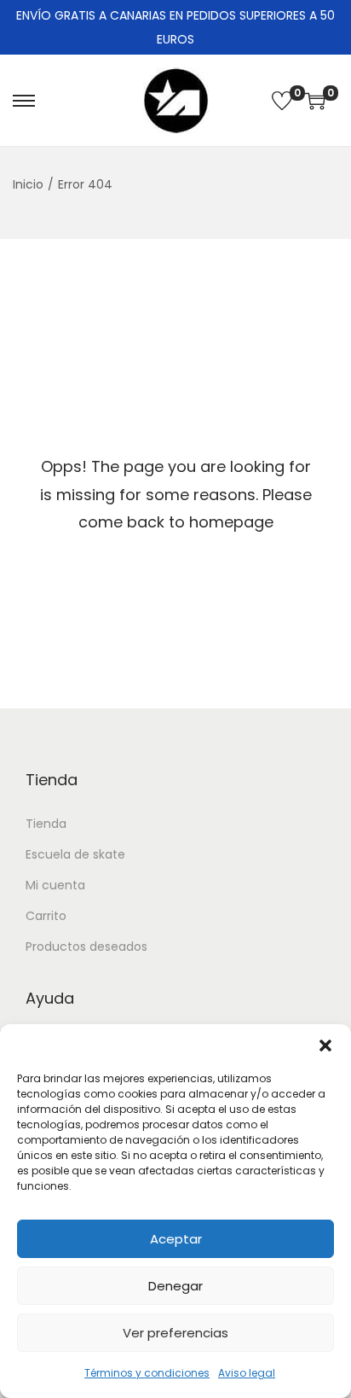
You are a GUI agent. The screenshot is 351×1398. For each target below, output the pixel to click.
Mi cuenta (55, 885)
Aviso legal (246, 1373)
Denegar (175, 1286)
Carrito (46, 915)
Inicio (28, 184)
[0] (282, 100)
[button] (325, 1045)
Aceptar (176, 1239)
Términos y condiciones (147, 1373)
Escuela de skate (75, 854)
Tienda (46, 823)
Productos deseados (86, 946)
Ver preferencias (175, 1333)
